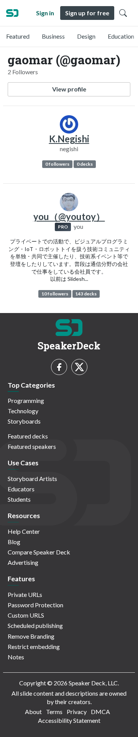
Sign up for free (87, 12)
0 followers (57, 164)
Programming (26, 400)
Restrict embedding (34, 646)
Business (53, 36)
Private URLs (25, 594)
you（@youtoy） (69, 216)
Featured (18, 36)
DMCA (100, 711)
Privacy (77, 711)
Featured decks (28, 436)
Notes (16, 656)
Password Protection (35, 604)
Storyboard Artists (32, 478)
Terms (54, 711)
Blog (14, 541)
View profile (69, 89)
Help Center (24, 531)
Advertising (23, 562)
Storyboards (24, 421)
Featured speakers (32, 446)
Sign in (45, 12)
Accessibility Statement (69, 720)
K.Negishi (69, 138)
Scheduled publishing (35, 625)
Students (19, 499)
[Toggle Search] (123, 13)
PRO (63, 227)
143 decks (86, 294)
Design (86, 36)
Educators (21, 488)
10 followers (54, 294)
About (33, 711)
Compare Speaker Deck (39, 552)
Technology (23, 410)
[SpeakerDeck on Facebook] (59, 367)
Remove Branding (31, 636)
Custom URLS (26, 615)
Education (121, 36)
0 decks (85, 164)
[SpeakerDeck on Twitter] (79, 367)
